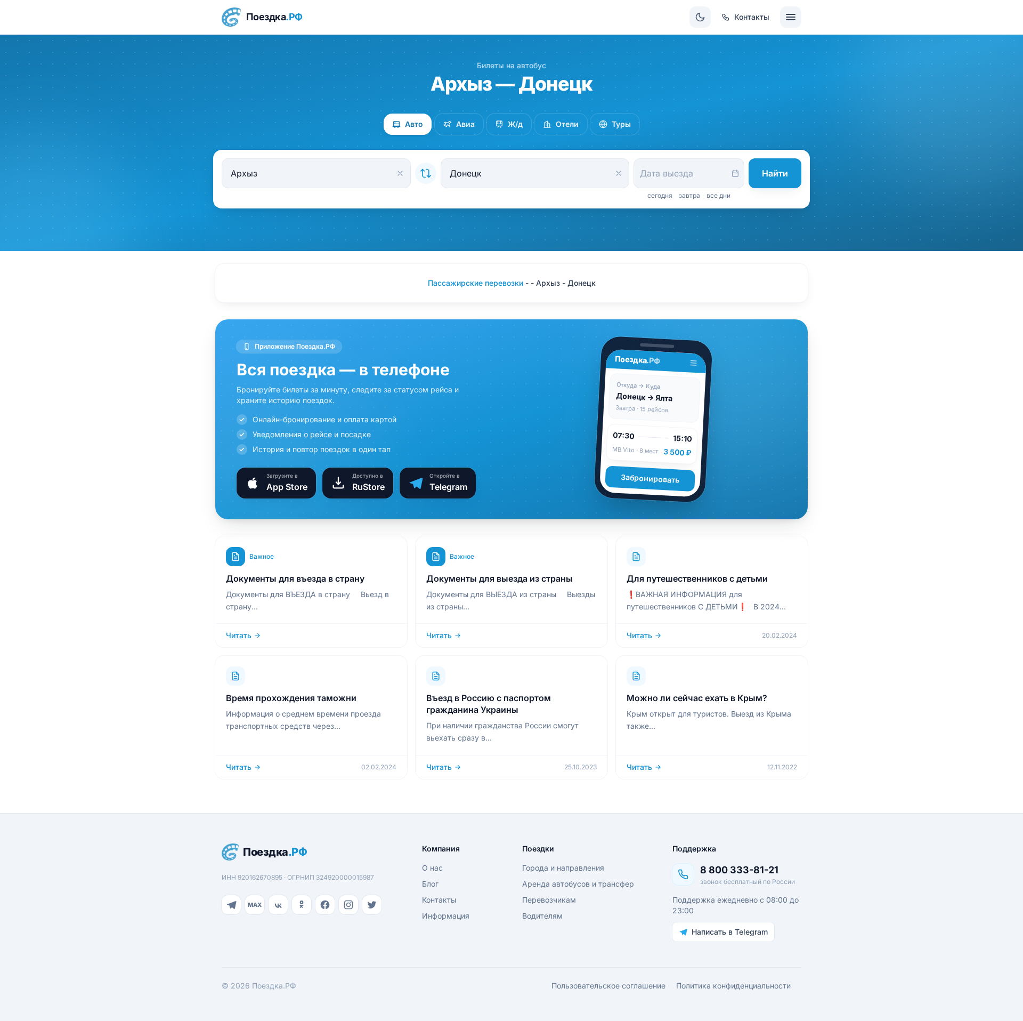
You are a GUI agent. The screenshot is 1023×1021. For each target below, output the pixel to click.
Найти (775, 173)
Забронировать (650, 478)
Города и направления (563, 867)
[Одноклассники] (301, 904)
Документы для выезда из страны (499, 578)
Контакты (439, 899)
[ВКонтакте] (278, 904)
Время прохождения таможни (291, 698)
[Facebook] (325, 904)
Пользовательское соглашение (608, 985)
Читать (238, 635)
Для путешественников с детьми (697, 578)
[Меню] (790, 17)
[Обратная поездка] (425, 173)
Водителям (542, 915)
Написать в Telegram (730, 931)
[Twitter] (371, 904)
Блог (430, 883)
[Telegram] (231, 904)
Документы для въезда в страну (295, 578)
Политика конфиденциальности (733, 985)
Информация (445, 915)
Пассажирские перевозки (475, 282)
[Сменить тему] (700, 17)
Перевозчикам (549, 899)
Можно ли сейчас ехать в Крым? (697, 698)
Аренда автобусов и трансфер (578, 883)
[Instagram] (348, 904)
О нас (432, 867)
